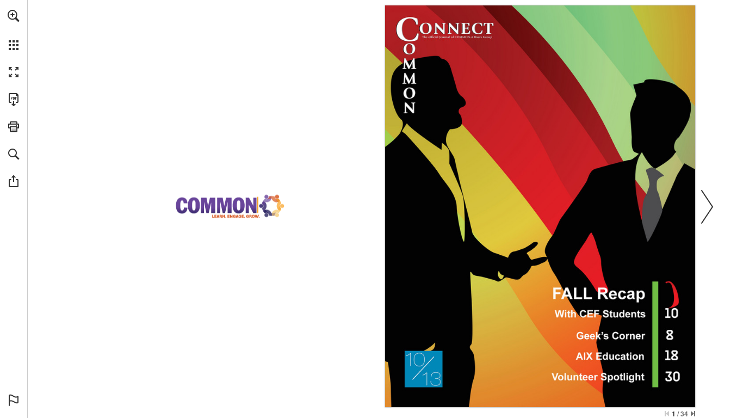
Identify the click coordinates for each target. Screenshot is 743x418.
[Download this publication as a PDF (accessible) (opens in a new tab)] (13, 99)
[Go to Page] (626, 333)
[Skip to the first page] (667, 413)
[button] (13, 15)
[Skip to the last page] (693, 413)
